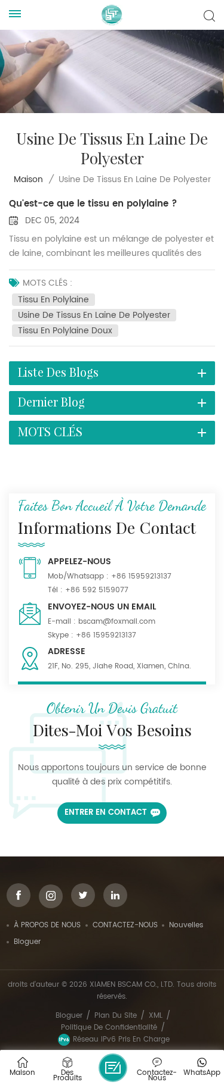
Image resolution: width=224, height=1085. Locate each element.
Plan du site (115, 1015)
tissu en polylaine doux (65, 330)
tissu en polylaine (53, 299)
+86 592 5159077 (96, 590)
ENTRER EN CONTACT (106, 812)
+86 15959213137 (141, 576)
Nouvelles (186, 925)
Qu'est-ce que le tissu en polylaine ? (93, 204)
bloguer (27, 942)
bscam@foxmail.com (116, 621)
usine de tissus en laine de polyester (94, 315)
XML (155, 1015)
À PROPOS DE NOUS (47, 925)
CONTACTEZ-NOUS (125, 925)
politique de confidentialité (109, 1027)
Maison (28, 179)
